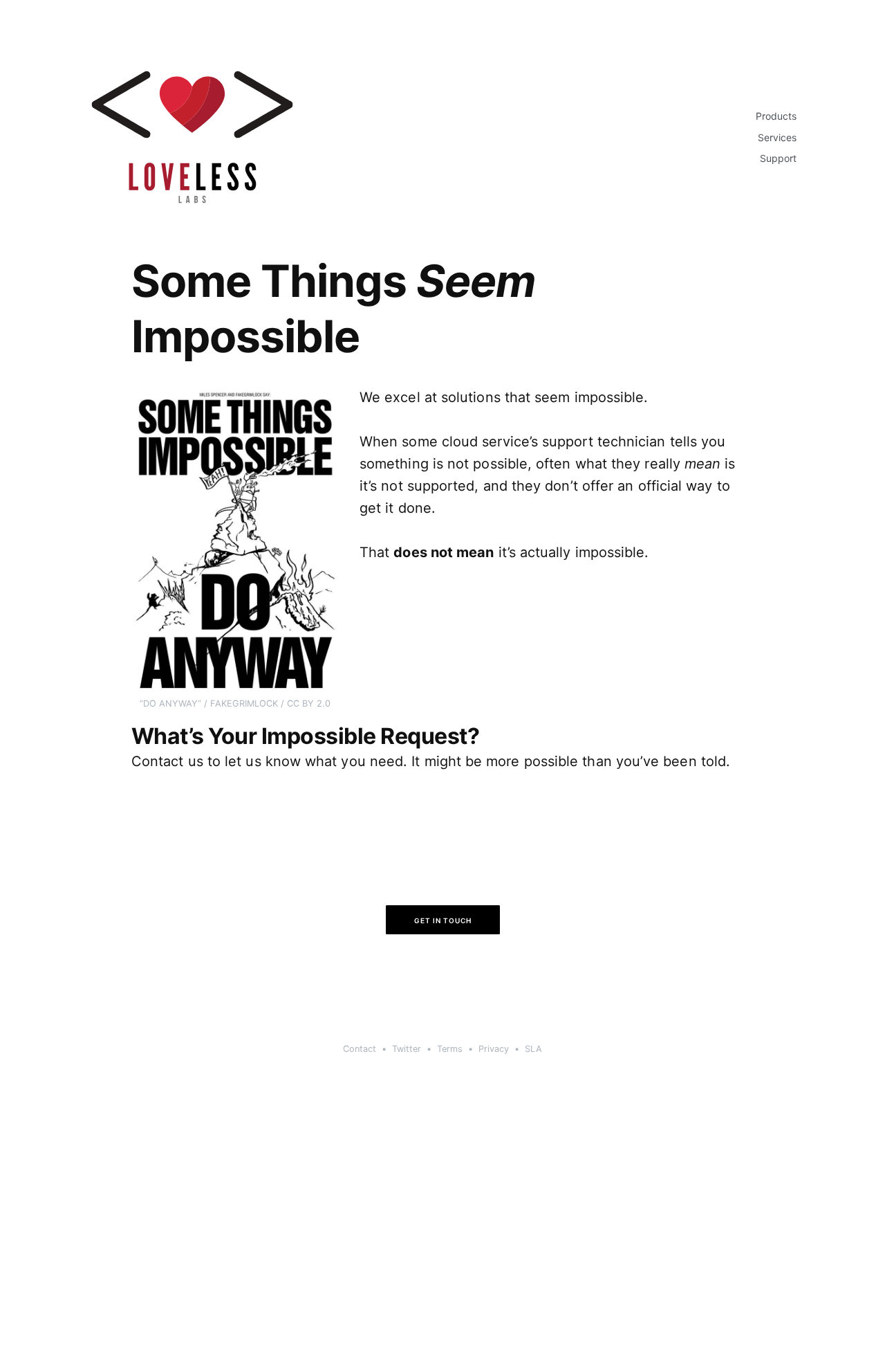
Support (778, 158)
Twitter (406, 1049)
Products (776, 116)
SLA (533, 1049)
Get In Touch (443, 920)
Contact (359, 1049)
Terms (450, 1049)
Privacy (493, 1049)
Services (777, 138)
